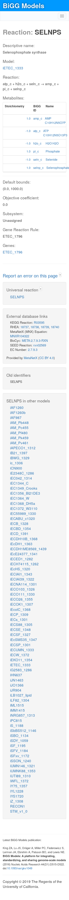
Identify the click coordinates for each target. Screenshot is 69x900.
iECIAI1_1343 (21, 573)
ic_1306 (16, 462)
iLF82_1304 (19, 700)
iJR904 (15, 689)
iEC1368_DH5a (22, 503)
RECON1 (17, 806)
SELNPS (17, 296)
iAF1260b (18, 412)
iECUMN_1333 (22, 649)
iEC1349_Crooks (23, 488)
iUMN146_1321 (22, 765)
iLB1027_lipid (21, 695)
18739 (45, 326)
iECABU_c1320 (22, 518)
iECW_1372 (19, 654)
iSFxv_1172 (19, 755)
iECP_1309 (19, 614)
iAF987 (16, 417)
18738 (35, 326)
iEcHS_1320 (20, 568)
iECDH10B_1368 (24, 538)
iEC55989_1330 (23, 513)
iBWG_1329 (19, 457)
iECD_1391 (19, 533)
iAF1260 (17, 407)
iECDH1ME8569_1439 (28, 548)
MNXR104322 (19, 336)
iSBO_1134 (19, 735)
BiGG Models (23, 5)
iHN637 (16, 674)
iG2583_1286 (21, 669)
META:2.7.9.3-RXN (35, 340)
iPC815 (16, 720)
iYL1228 (16, 790)
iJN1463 (16, 679)
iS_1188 (16, 725)
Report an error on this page (31, 275)
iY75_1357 (18, 785)
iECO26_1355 (21, 599)
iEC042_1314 (21, 477)
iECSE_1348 (20, 629)
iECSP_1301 (20, 644)
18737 (24, 326)
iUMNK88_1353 (23, 770)
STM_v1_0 (18, 811)
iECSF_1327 (20, 634)
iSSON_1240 (20, 760)
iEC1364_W (19, 498)
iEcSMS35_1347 (23, 639)
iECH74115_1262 (24, 563)
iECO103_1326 (22, 589)
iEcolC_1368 (20, 609)
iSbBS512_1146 (23, 730)
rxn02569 (39, 345)
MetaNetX (30, 357)
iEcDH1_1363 (21, 543)
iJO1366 (17, 684)
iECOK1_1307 (21, 604)
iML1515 (17, 705)
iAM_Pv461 (19, 442)
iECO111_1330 (22, 594)
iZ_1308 (16, 800)
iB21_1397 (18, 452)
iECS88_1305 (21, 624)
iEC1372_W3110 (23, 508)
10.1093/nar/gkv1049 (19, 868)
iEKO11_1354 (21, 659)
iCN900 (16, 467)
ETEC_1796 (12, 251)
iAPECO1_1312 (23, 447)
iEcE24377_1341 (24, 553)
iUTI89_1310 (20, 775)
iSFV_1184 (19, 750)
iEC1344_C (19, 483)
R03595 (39, 322)
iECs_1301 (19, 619)
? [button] (60, 275)
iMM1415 (17, 710)
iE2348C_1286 (22, 472)
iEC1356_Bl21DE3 (25, 493)
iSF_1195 (18, 745)
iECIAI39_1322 (22, 578)
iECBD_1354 (20, 528)
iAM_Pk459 (19, 437)
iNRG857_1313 (22, 715)
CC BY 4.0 (46, 357)
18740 (55, 326)
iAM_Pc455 (19, 427)
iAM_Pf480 (19, 432)
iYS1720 (17, 795)
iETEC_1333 (13, 67)
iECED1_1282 (21, 558)
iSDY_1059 (19, 740)
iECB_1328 (19, 523)
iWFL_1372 (19, 780)
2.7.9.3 (32, 349)
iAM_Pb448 (19, 422)
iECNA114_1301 (23, 583)
